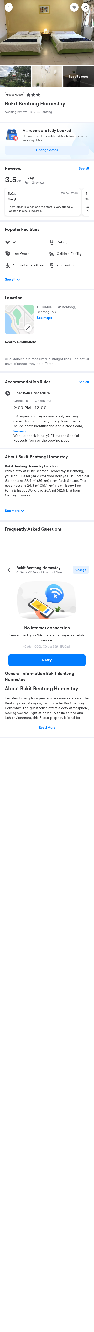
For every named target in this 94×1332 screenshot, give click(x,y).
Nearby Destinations (21, 342)
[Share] (85, 7)
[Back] (9, 7)
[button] (19, 319)
